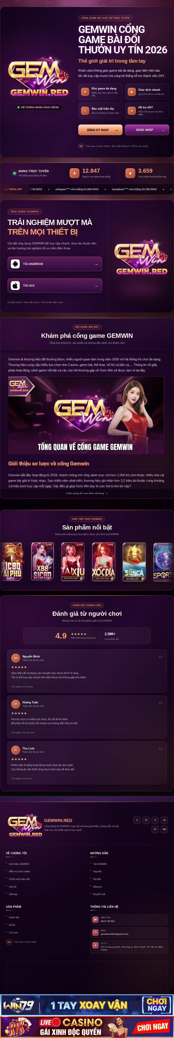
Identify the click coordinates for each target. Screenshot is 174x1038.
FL (155, 829)
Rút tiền (97, 879)
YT (146, 820)
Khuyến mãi (99, 894)
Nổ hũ (12, 925)
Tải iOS (28, 285)
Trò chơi (13, 932)
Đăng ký (97, 886)
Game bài (14, 917)
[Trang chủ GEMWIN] (23, 825)
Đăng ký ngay (98, 130)
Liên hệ (12, 886)
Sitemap (13, 894)
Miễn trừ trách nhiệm (19, 871)
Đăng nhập (144, 130)
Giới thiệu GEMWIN (19, 864)
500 (164, 829)
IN (164, 820)
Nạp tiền (97, 871)
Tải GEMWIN (100, 864)
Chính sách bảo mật (19, 879)
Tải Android (33, 264)
